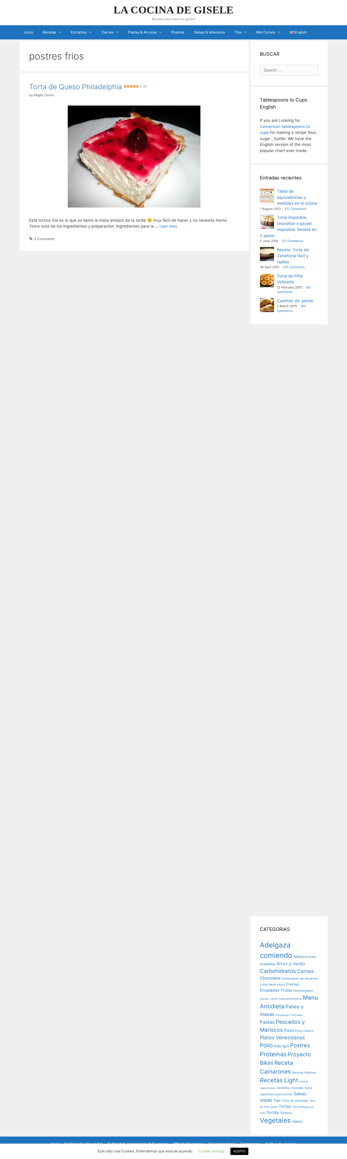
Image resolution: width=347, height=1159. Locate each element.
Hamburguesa (303, 990)
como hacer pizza (272, 984)
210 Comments (294, 267)
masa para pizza (290, 998)
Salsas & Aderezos (209, 32)
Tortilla (272, 1112)
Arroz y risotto (291, 963)
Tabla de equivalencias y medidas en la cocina (297, 197)
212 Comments (295, 209)
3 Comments (44, 239)
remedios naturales (290, 1088)
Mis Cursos (265, 32)
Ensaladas (269, 990)
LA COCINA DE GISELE (173, 10)
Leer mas (168, 226)
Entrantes (79, 32)
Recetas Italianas (304, 1072)
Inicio (28, 32)
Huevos (264, 998)
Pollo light (281, 1046)
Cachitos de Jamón (295, 300)
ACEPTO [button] (239, 1151)
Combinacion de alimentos (299, 978)
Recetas (49, 32)
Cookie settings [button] (211, 1151)
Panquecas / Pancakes (289, 1015)
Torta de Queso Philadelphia (88, 86)
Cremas (292, 984)
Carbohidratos (278, 971)
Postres (177, 32)
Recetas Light (279, 1080)
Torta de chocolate (295, 1100)
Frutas (286, 990)
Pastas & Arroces (142, 32)
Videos (297, 1121)
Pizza (289, 1030)
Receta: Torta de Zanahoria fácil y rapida (293, 255)
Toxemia (286, 1113)
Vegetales (275, 1120)
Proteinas (273, 1054)
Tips (238, 32)
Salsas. (300, 1093)
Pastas (267, 1022)
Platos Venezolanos (282, 1037)
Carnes (108, 32)
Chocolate (270, 978)
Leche (273, 998)
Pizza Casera (304, 1030)
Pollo (266, 1045)
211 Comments (292, 241)
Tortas (285, 1106)
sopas (266, 1100)
